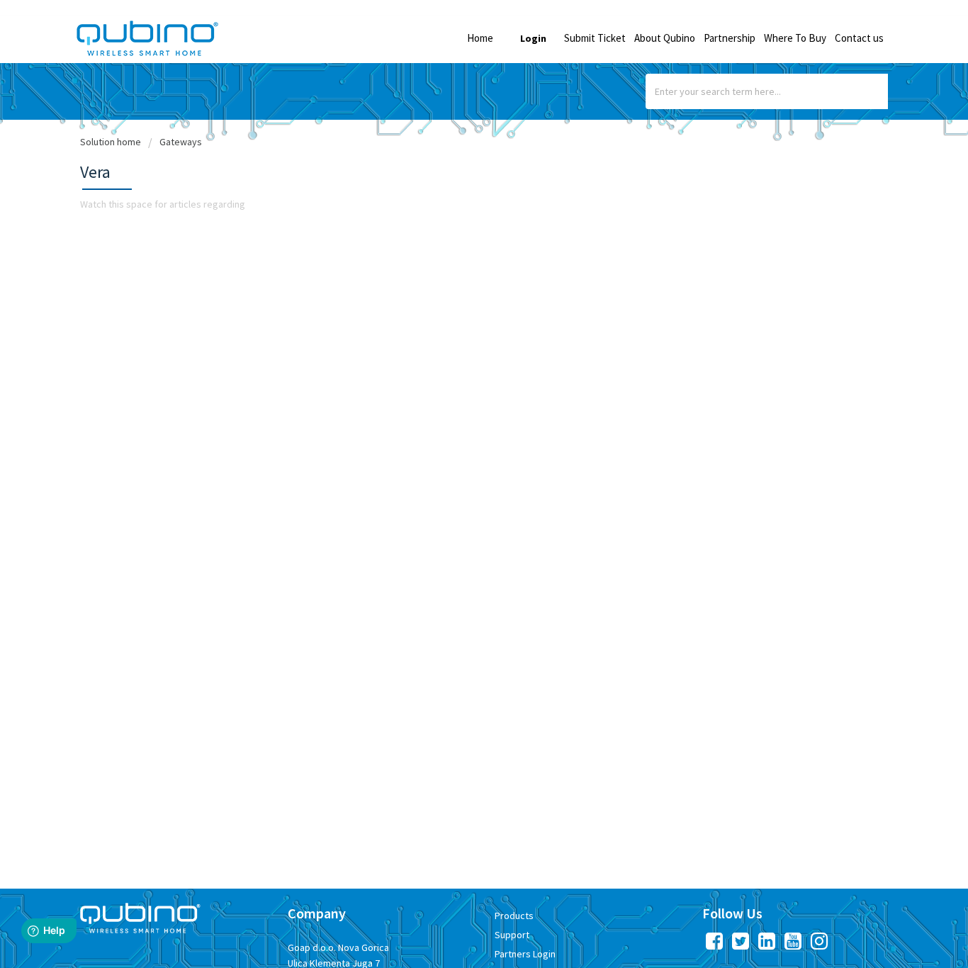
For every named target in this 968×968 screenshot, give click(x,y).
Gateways (180, 141)
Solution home (111, 141)
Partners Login (525, 953)
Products (514, 915)
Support (512, 934)
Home (480, 38)
